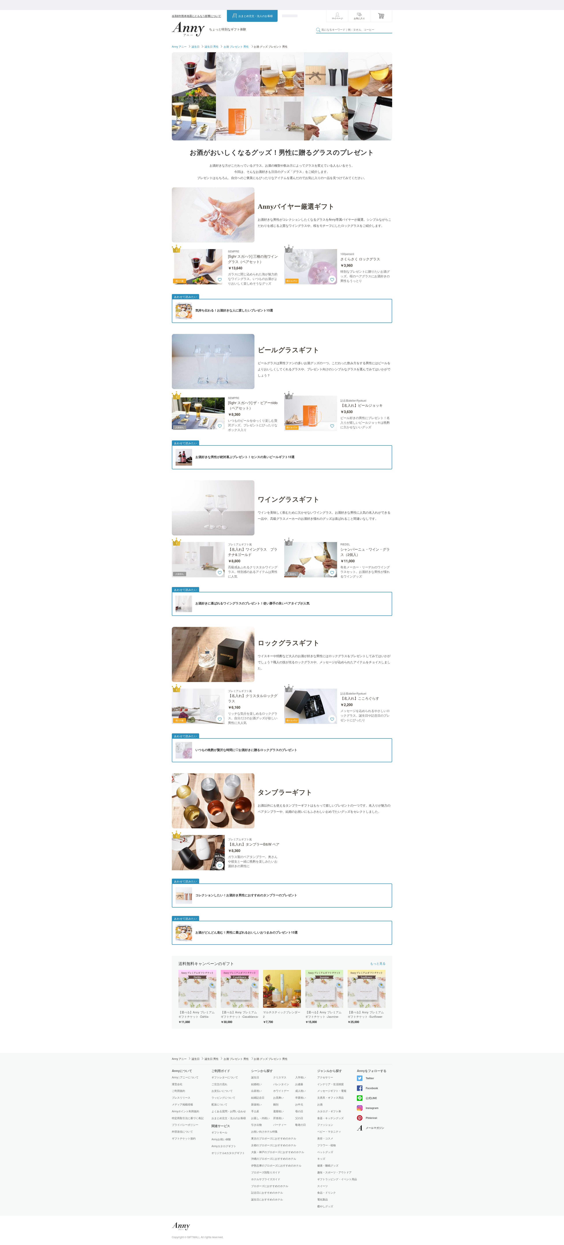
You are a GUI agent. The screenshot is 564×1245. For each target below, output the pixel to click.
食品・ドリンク (326, 1192)
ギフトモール (219, 1132)
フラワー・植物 (326, 1145)
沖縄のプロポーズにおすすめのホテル (273, 1158)
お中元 (299, 1104)
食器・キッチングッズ (330, 1118)
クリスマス (279, 1077)
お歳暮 (299, 1084)
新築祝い (256, 1104)
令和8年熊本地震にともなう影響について (196, 16)
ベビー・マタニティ (329, 1131)
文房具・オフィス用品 (330, 1097)
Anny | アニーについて (185, 1077)
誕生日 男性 (212, 46)
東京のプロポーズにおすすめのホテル (273, 1138)
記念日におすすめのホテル (267, 1192)
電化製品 (322, 1199)
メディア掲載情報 (182, 1104)
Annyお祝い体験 (221, 1139)
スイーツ (322, 1186)
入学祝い (300, 1077)
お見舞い (278, 1097)
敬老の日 (300, 1124)
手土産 (255, 1111)
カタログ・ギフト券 (329, 1111)
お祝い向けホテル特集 (264, 1131)
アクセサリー (325, 1077)
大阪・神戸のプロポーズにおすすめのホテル (277, 1152)
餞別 (275, 1104)
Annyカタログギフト (224, 1146)
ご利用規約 (178, 1090)
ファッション (325, 1124)
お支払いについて (222, 1090)
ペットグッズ (325, 1152)
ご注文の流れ (219, 1084)
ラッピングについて (223, 1097)
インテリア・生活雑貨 (330, 1084)
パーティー (279, 1124)
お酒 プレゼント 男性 (236, 46)
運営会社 (177, 1084)
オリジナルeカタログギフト (228, 1153)
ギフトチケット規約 (184, 1138)
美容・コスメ (325, 1138)
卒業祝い (300, 1097)
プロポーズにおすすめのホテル (269, 1186)
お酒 (320, 1104)
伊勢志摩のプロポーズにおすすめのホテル (276, 1165)
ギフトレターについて (225, 1077)
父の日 (299, 1118)
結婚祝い (256, 1084)
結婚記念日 (257, 1097)
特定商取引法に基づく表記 (188, 1118)
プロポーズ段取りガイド (265, 1172)
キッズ (321, 1158)
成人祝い (300, 1090)
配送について (219, 1104)
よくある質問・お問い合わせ (229, 1111)
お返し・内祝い (260, 1118)
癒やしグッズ (325, 1206)
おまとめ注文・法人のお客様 (255, 16)
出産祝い (256, 1090)
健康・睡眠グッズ (327, 1165)
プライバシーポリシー (185, 1124)
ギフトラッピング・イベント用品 (337, 1179)
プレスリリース (181, 1097)
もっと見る (378, 963)
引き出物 (256, 1124)
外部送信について (182, 1131)
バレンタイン (281, 1084)
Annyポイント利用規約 (185, 1111)
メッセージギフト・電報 (331, 1090)
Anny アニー (179, 46)
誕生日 (196, 46)
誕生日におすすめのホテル (267, 1199)
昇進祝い (278, 1118)
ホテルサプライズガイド (265, 1179)
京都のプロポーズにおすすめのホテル (273, 1145)
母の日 (299, 1111)
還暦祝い (278, 1111)
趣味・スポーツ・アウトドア (334, 1172)
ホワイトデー (281, 1090)
